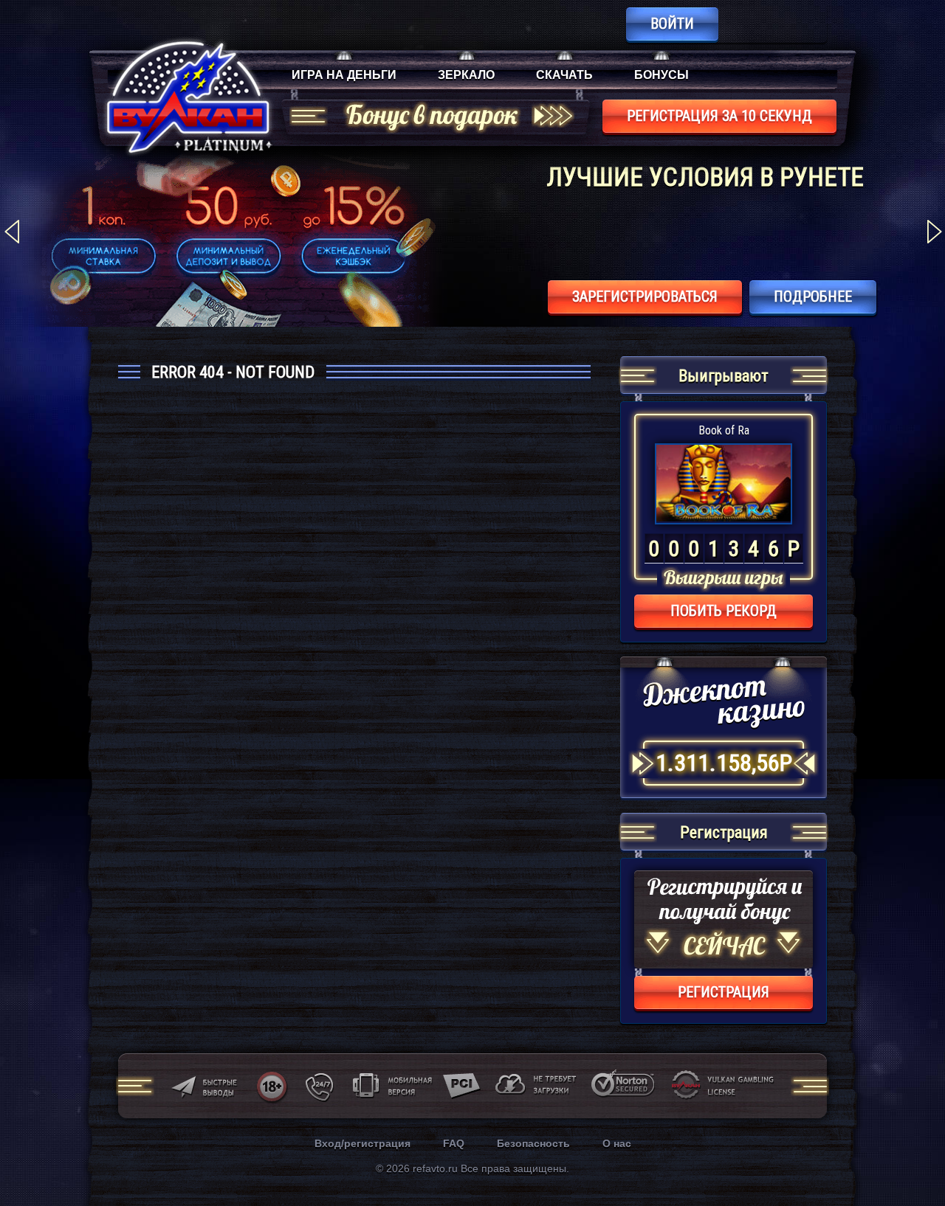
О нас (616, 1143)
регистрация (723, 992)
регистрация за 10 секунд (719, 116)
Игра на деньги (344, 75)
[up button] (911, 1154)
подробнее (813, 296)
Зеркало (466, 75)
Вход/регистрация (362, 1143)
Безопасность (533, 1143)
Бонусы (661, 75)
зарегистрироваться (645, 296)
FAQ (453, 1143)
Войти (672, 23)
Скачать (564, 75)
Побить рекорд (723, 611)
